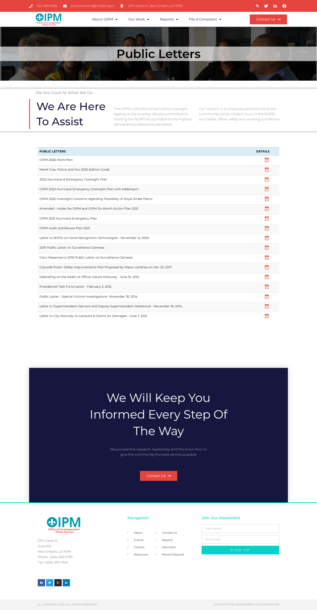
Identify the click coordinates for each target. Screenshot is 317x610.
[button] (257, 6)
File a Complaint (203, 19)
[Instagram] (58, 582)
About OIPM (102, 19)
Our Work (136, 19)
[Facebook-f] (41, 582)
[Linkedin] (66, 582)
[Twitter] (49, 582)
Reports (167, 19)
